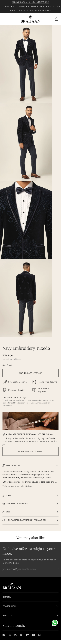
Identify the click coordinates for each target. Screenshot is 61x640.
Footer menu (10, 606)
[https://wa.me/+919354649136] (39, 635)
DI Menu (7, 597)
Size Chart (7, 365)
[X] (9, 635)
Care (9, 495)
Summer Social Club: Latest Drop (30, 2)
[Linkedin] (27, 635)
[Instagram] (21, 635)
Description (13, 465)
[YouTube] (33, 635)
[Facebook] (4, 635)
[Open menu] (7, 19)
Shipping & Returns (17, 503)
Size (8, 512)
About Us (7, 615)
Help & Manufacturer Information (26, 520)
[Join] (55, 568)
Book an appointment (30, 451)
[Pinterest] (15, 635)
